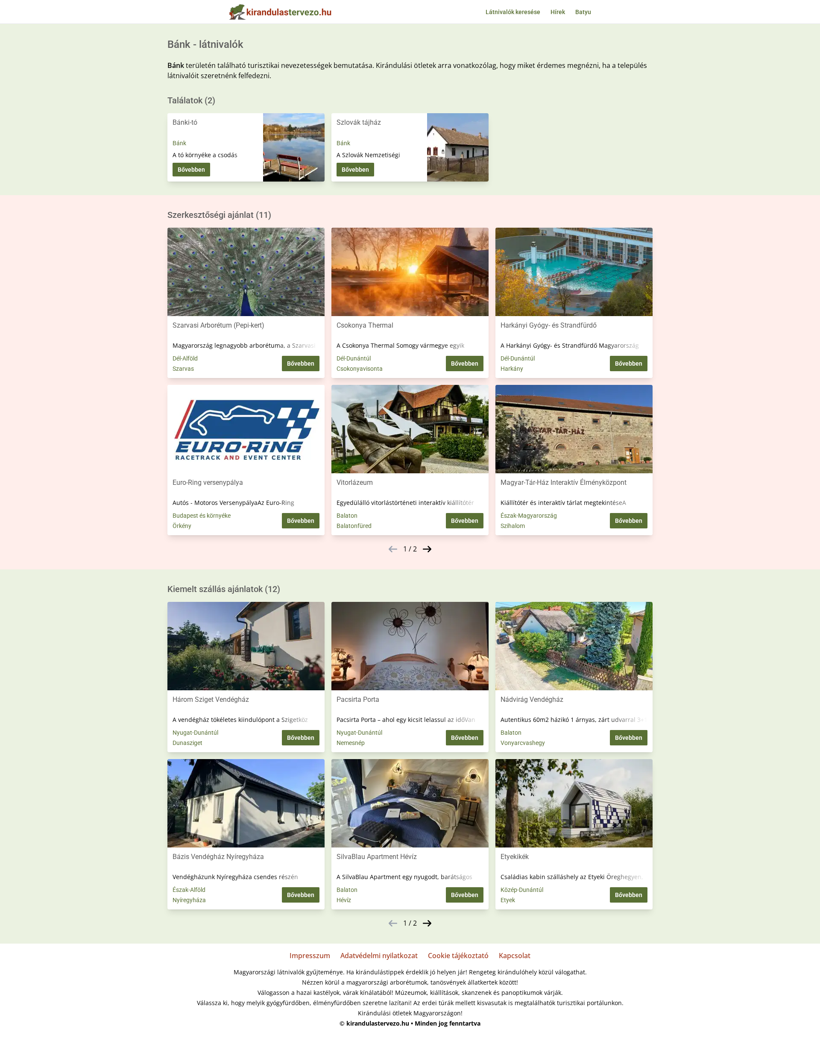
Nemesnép (351, 742)
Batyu (583, 12)
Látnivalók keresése (513, 12)
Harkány (512, 368)
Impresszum (310, 955)
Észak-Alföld (189, 889)
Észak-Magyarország (529, 515)
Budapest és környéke (202, 515)
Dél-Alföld (185, 358)
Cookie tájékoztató (458, 955)
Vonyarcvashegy (523, 742)
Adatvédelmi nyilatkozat (379, 955)
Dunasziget (187, 742)
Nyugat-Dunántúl (195, 732)
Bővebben (191, 169)
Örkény (182, 525)
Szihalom (513, 525)
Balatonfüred (354, 525)
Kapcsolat (514, 955)
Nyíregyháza (189, 900)
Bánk (179, 143)
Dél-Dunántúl (354, 358)
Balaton (347, 515)
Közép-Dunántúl (522, 889)
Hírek (558, 12)
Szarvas (183, 368)
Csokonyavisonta (360, 368)
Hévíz (344, 900)
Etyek (508, 900)
